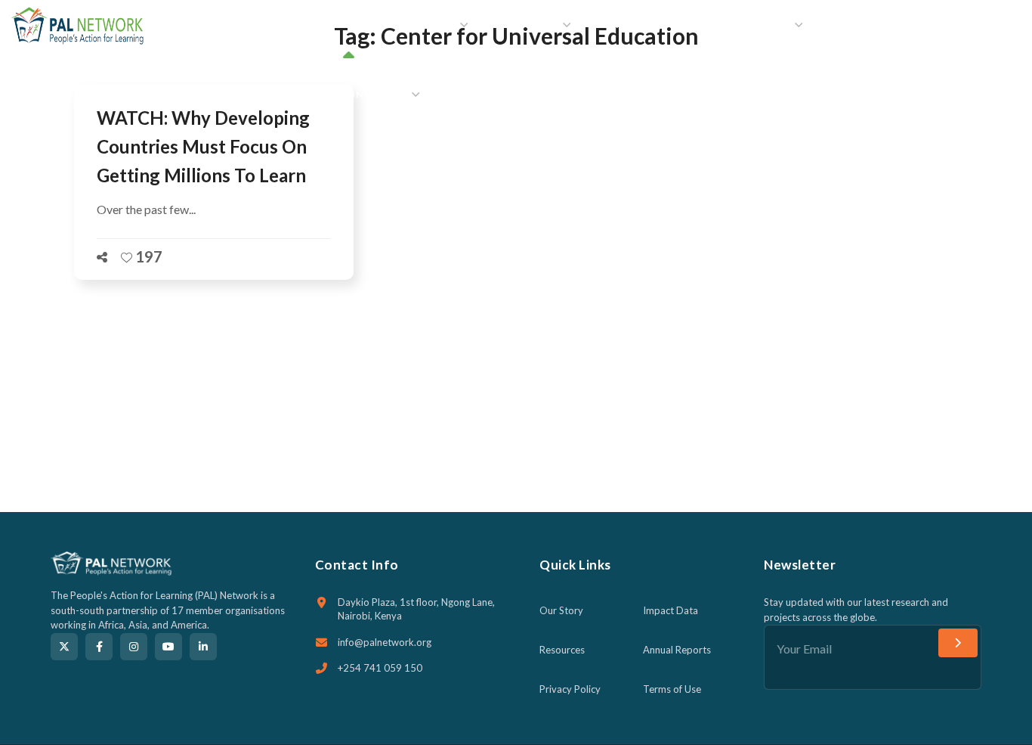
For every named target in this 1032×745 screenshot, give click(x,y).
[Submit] (958, 643)
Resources (562, 650)
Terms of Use (672, 689)
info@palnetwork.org (384, 642)
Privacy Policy (570, 689)
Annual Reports (677, 650)
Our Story (561, 610)
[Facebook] (99, 646)
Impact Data (670, 610)
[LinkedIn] (203, 646)
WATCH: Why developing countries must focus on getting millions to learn (203, 146)
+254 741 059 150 (380, 668)
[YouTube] (168, 646)
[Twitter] (64, 646)
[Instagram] (133, 646)
